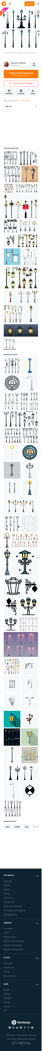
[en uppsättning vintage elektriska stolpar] (12, 463)
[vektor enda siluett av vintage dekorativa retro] (11, 837)
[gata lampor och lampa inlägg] (12, 933)
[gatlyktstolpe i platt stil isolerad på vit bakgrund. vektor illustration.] (11, 411)
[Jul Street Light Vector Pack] (20, 237)
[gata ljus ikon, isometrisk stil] (12, 480)
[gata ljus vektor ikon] (12, 950)
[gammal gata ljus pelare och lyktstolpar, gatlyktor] (29, 516)
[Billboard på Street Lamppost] (12, 302)
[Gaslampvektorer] (13, 171)
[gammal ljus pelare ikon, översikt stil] (12, 638)
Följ (34, 65)
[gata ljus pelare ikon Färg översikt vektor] (17, 793)
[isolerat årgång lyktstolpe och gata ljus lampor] (12, 569)
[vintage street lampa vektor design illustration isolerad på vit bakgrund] (15, 219)
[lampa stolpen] (12, 204)
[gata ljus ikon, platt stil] (28, 586)
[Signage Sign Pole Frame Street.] (10, 256)
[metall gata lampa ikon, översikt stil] (13, 817)
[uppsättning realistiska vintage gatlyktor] (14, 270)
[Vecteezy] (3, 3)
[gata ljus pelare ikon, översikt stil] (11, 876)
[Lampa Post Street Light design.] (12, 187)
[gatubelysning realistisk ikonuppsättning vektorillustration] (12, 320)
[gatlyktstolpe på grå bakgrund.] (20, 692)
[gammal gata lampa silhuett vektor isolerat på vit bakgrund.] (20, 552)
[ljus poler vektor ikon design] (12, 656)
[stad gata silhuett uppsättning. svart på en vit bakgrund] (12, 709)
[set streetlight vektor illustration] (14, 286)
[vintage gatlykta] (14, 374)
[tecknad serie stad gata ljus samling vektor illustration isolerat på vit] (13, 891)
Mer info (9, 105)
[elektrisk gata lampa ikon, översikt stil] (12, 498)
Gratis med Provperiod (21, 74)
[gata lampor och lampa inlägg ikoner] (26, 201)
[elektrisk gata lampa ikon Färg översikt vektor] (12, 603)
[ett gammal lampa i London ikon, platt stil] (12, 1038)
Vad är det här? (25, 101)
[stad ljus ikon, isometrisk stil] (12, 516)
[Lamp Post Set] (11, 156)
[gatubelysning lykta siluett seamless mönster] (12, 727)
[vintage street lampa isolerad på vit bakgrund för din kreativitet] (10, 359)
